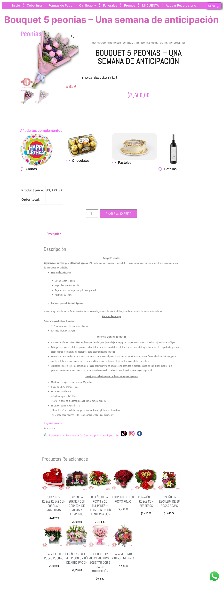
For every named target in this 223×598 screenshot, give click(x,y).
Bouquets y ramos (131, 42)
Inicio (16, 5)
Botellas (170, 169)
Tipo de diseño (114, 42)
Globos (31, 169)
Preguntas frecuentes (53, 423)
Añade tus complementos (41, 131)
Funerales (110, 5)
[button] (72, 36)
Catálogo (86, 5)
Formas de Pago (60, 5)
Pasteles (124, 162)
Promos (129, 5)
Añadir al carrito (118, 213)
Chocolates (81, 160)
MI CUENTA (150, 5)
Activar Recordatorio (181, 5)
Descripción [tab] (54, 234)
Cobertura (34, 5)
